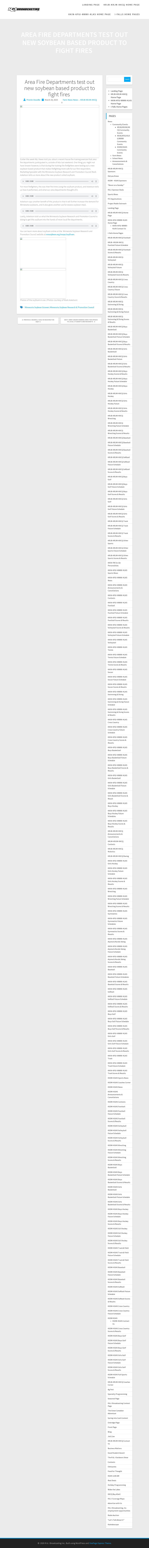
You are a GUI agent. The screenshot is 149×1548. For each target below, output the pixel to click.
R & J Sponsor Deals (116, 190)
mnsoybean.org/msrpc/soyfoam (60, 234)
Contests (111, 1462)
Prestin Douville (33, 99)
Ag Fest (111, 1389)
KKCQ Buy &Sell (114, 1494)
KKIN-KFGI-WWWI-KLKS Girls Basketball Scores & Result (118, 796)
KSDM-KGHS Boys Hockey (118, 1209)
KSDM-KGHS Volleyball (117, 1126)
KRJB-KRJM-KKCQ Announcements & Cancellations (115, 834)
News (110, 121)
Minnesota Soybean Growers (37, 307)
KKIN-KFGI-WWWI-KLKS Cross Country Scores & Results (117, 740)
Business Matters (115, 1448)
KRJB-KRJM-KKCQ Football (119, 237)
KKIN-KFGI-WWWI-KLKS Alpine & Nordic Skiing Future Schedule (117, 949)
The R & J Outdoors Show (118, 1457)
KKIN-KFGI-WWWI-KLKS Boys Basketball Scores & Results (118, 768)
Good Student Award (116, 1453)
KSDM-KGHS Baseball (116, 1267)
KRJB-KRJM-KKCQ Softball (119, 457)
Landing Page (91, 4)
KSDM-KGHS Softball (116, 1287)
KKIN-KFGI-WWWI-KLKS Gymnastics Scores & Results (117, 931)
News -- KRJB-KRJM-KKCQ (85, 99)
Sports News (113, 194)
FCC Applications (115, 199)
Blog (110, 1432)
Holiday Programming (117, 1485)
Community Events (120, 124)
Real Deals (112, 1480)
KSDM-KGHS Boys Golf (117, 1336)
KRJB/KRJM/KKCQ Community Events (123, 130)
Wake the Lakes (114, 1489)
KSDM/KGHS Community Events (122, 150)
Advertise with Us (115, 1503)
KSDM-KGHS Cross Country (118, 1306)
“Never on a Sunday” (116, 185)
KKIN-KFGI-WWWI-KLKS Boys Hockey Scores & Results (117, 824)
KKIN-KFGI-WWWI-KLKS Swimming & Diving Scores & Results (118, 712)
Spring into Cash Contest (118, 1418)
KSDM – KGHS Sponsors (117, 180)
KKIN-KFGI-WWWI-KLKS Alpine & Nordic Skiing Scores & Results (117, 959)
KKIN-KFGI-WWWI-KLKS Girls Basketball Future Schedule (117, 786)
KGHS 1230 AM (113, 1476)
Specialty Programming (117, 1394)
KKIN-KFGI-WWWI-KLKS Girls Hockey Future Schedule (117, 871)
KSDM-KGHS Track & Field (118, 1248)
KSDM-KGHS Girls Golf (117, 1355)
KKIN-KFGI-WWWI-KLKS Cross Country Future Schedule (117, 730)
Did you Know (113, 176)
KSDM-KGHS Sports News (118, 1078)
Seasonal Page (113, 1398)
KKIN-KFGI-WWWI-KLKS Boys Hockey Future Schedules (117, 813)
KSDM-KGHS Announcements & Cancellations (115, 1094)
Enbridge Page (114, 1422)
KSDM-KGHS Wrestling (117, 1145)
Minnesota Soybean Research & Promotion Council (72, 307)
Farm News (68, 99)
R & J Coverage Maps (116, 1499)
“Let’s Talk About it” (116, 1520)
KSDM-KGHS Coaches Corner (119, 1082)
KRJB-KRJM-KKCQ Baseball (119, 438)
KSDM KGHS (112, 1318)
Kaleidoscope (113, 1524)
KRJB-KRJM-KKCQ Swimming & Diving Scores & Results (118, 319)
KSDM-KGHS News (115, 1087)
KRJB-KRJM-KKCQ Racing (118, 856)
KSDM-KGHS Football (116, 1106)
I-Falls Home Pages (127, 14)
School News (117, 158)
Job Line (111, 1436)
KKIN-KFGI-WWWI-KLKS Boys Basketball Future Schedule (117, 758)
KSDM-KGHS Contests (116, 1102)
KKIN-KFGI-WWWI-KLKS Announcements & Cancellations (117, 588)
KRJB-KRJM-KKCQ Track (118, 521)
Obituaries (112, 1466)
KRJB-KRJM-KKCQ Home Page (122, 4)
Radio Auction (113, 1515)
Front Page (112, 1427)
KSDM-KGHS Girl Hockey (117, 1228)
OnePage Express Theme (100, 1543)
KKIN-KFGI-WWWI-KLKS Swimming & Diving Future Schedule (118, 702)
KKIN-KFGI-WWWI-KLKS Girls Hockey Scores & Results (117, 881)
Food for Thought (115, 1471)
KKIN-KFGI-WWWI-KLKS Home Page (89, 14)
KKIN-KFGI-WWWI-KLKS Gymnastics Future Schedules (117, 921)
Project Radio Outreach (117, 203)
